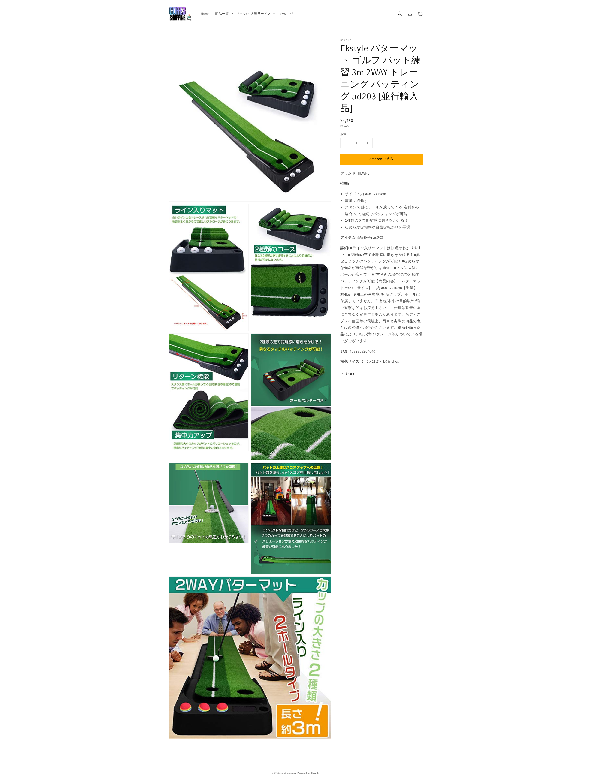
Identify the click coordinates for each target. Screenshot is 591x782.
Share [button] (350, 374)
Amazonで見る (381, 159)
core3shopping (288, 772)
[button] (400, 14)
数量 (343, 134)
